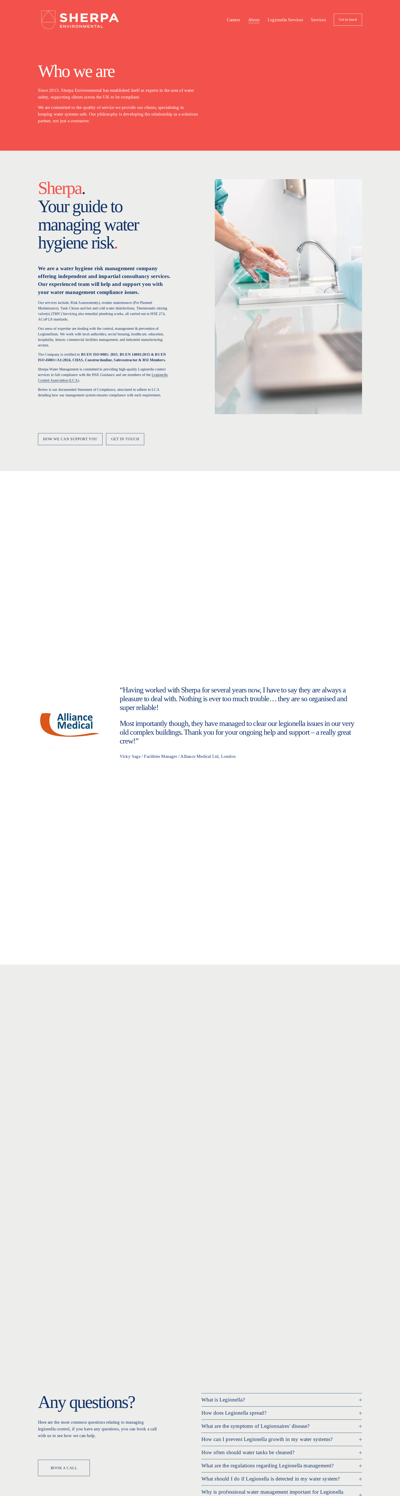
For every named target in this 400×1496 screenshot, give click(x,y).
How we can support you (70, 439)
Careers (233, 19)
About (254, 19)
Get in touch (348, 19)
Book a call (64, 1468)
